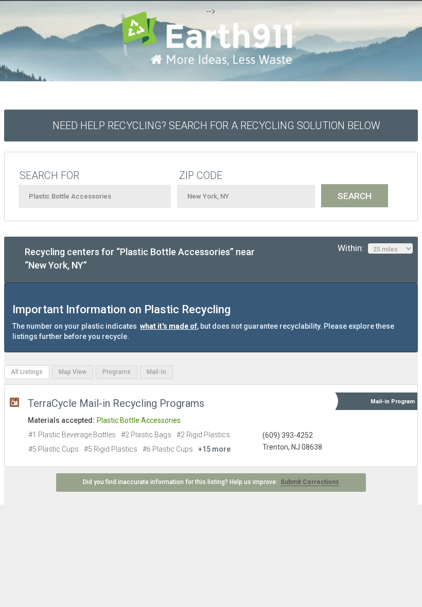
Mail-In (156, 372)
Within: (353, 248)
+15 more (214, 449)
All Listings (27, 372)
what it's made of (168, 326)
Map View (72, 372)
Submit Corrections (309, 482)
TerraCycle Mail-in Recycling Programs (116, 403)
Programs (116, 372)
